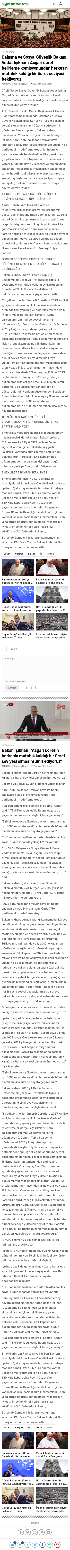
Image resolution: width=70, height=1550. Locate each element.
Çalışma (19, 553)
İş (41, 553)
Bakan (7, 553)
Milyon (50, 1427)
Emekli (31, 553)
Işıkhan (50, 553)
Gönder (12, 687)
